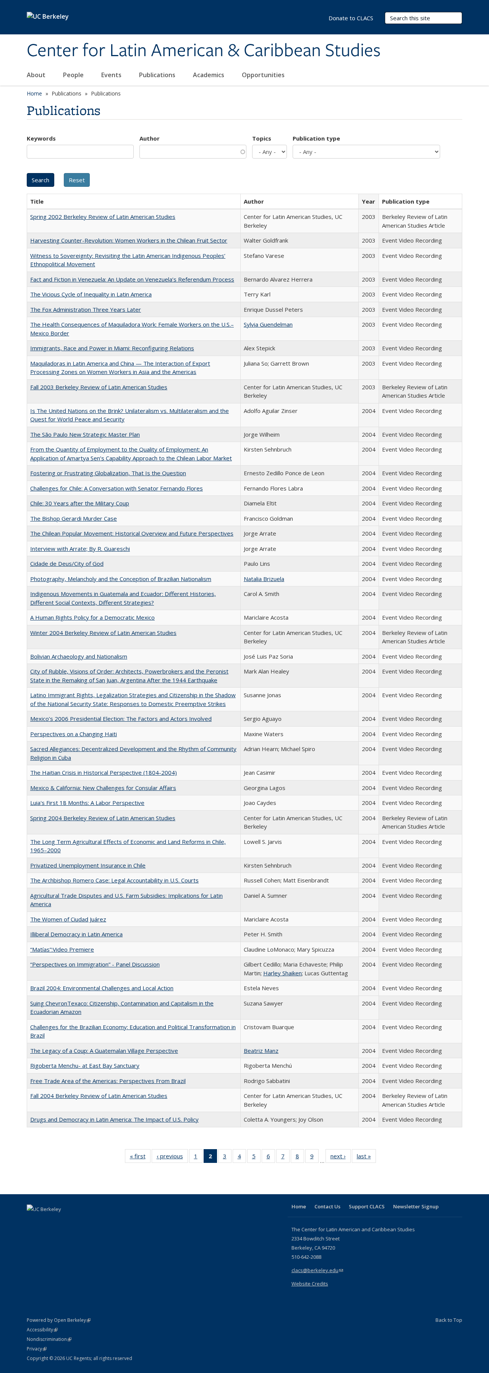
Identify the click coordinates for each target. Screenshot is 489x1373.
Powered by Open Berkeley (59, 1320)
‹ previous (172, 1157)
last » (366, 1157)
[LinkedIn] (48, 1222)
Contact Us (327, 1206)
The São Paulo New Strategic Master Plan (85, 434)
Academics (209, 75)
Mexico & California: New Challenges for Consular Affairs (103, 788)
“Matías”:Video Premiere (62, 949)
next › (340, 1157)
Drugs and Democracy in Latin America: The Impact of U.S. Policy (114, 1119)
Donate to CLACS (351, 18)
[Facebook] (34, 1222)
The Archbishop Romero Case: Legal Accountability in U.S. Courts (114, 880)
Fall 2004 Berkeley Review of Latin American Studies (98, 1095)
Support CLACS (367, 1206)
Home (34, 93)
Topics (261, 138)
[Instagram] (78, 1222)
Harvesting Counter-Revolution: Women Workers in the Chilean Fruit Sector (128, 240)
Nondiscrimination (49, 1339)
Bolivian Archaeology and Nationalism (78, 656)
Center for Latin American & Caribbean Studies (204, 50)
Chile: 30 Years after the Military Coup (79, 503)
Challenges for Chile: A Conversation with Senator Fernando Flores (116, 488)
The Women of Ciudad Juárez (68, 919)
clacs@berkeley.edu (317, 1270)
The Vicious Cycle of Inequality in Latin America (91, 294)
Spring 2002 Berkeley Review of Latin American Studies (102, 216)
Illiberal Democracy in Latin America (76, 934)
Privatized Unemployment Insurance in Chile (88, 865)
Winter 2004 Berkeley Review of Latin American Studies (103, 632)
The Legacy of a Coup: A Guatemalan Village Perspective (104, 1050)
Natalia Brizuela (264, 579)
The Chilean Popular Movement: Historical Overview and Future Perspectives (131, 533)
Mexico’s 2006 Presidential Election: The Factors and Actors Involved (121, 718)
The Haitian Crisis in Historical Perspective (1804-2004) (103, 772)
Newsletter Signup (416, 1206)
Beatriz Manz (261, 1050)
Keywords (41, 138)
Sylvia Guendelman (268, 324)
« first (140, 1157)
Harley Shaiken (282, 973)
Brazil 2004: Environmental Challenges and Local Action (101, 988)
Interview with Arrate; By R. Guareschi (80, 548)
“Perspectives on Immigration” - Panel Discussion (95, 964)
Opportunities (264, 75)
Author (149, 138)
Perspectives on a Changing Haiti (73, 734)
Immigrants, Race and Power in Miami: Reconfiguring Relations (112, 348)
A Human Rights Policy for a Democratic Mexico (92, 617)
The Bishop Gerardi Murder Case (73, 518)
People (74, 75)
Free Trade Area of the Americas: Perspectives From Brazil (108, 1081)
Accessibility (42, 1329)
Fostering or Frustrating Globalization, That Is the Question (108, 473)
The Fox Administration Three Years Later (85, 309)
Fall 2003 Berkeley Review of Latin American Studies (98, 387)
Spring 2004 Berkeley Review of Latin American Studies (102, 818)
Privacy (37, 1348)
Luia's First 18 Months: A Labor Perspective (87, 802)
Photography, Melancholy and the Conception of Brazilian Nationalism (120, 579)
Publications (158, 75)
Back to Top (449, 1319)
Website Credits (309, 1283)
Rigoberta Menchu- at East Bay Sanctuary (84, 1065)
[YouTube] (63, 1222)
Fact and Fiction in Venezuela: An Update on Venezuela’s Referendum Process (132, 279)
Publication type (316, 138)
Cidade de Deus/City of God (67, 563)
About (37, 75)
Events (112, 75)
